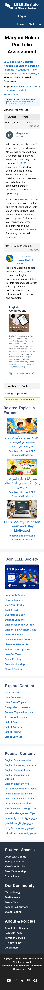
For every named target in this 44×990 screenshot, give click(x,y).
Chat (31, 24)
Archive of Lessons (16, 717)
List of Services (13, 736)
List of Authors (13, 727)
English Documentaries (18, 760)
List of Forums (13, 731)
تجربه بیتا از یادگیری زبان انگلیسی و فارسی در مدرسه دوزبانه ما (22, 441)
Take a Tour (11, 609)
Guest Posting (13, 659)
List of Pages (12, 722)
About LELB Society (16, 928)
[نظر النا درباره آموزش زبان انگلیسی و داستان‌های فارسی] (22, 467)
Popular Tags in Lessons (19, 712)
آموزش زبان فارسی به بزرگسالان (21, 833)
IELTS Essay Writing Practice (21, 788)
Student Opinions (15, 619)
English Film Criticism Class (20, 629)
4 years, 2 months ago (19, 102)
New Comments (14, 697)
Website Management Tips (20, 813)
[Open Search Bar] (40, 24)
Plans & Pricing (13, 669)
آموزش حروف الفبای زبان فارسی (21, 818)
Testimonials (12, 897)
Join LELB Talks (14, 634)
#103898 (34, 126)
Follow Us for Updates (17, 649)
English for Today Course (19, 624)
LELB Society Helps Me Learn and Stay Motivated (22, 526)
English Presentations (17, 770)
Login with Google (15, 595)
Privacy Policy (13, 942)
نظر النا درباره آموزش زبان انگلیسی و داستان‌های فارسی (22, 483)
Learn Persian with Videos (20, 798)
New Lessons (12, 692)
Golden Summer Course (18, 639)
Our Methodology (15, 614)
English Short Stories (17, 783)
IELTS (23, 163)
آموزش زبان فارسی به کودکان (19, 828)
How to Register (14, 600)
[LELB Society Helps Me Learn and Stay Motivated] (22, 509)
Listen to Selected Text (18, 644)
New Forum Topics (15, 702)
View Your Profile (14, 604)
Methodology (13, 892)
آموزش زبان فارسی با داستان (19, 823)
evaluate (28, 214)
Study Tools (12, 876)
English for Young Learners (20, 765)
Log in (22, 16)
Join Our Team (13, 654)
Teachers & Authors (16, 907)
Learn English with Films (19, 793)
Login (20, 24)
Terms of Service (15, 937)
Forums (9, 69)
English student (23, 86)
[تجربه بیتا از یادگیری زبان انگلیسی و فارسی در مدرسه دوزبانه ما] (22, 426)
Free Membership (15, 664)
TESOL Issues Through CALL (21, 808)
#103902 (34, 249)
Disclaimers (12, 947)
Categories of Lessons (18, 707)
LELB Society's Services (18, 803)
